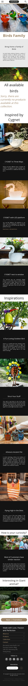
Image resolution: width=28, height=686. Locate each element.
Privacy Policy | (16, 680)
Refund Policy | (7, 680)
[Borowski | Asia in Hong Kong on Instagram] (14, 659)
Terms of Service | (9, 679)
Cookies (22, 680)
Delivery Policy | (19, 679)
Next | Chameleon (14, 619)
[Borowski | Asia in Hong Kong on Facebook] (6, 659)
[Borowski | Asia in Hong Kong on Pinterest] (10, 659)
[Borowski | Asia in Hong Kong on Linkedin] (17, 659)
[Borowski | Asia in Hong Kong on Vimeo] (21, 659)
